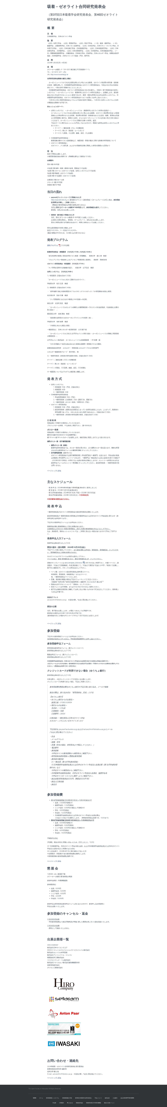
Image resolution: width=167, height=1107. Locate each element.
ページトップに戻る (54, 471)
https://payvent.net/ (57, 200)
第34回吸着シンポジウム (52, 1098)
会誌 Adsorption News (127, 1098)
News (34, 1098)
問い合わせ (70, 1103)
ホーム (41, 1098)
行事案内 (61, 1103)
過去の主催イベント (109, 1103)
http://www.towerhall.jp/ (59, 74)
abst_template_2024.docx (73, 563)
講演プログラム (52, 245)
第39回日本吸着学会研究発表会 (83, 1098)
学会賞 (54, 1103)
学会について (98, 1098)
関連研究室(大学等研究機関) (93, 1103)
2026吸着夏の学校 (67, 1098)
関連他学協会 (79, 1103)
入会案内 (115, 1098)
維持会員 (107, 1098)
